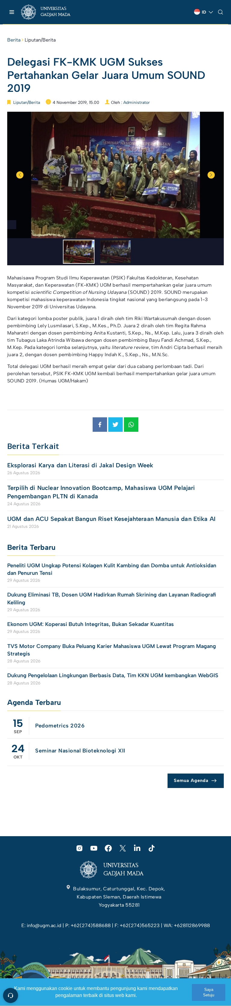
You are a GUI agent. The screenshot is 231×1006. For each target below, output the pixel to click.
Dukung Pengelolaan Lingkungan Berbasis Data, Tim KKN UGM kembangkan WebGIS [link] (113, 675)
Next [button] (211, 175)
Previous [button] (19, 175)
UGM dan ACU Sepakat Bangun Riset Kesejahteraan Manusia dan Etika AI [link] (111, 518)
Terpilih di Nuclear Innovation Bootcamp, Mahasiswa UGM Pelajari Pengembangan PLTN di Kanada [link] (101, 492)
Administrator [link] (136, 102)
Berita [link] (13, 40)
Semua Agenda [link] (191, 780)
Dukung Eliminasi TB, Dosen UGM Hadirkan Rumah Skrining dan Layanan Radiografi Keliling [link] (111, 598)
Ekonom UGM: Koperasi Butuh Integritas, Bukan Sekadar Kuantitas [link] (91, 624)
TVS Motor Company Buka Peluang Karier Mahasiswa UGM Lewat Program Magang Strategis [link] (111, 650)
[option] (115, 175)
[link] (51, 12)
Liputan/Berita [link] (40, 40)
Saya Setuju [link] (208, 992)
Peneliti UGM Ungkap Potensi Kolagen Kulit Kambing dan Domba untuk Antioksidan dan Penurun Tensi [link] (111, 569)
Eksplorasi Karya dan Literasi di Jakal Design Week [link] (81, 465)
